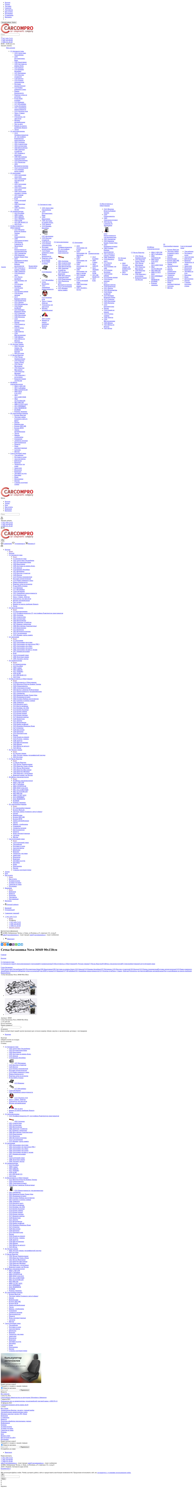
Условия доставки (7, 1428)
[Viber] (13, 944)
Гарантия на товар (7, 1430)
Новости (4, 1419)
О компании (5, 1417)
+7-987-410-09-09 (7, 40)
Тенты (8, 973)
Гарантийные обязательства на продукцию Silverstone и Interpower (24, 1397)
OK (3, 1474)
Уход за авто (168, 971)
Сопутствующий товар (21, 842)
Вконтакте (10, 939)
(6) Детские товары (19, 753)
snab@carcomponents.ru (38, 935)
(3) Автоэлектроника (20, 611)
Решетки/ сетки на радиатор (28, 971)
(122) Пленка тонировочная (148, 969)
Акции (7, 503)
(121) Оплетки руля (105, 971)
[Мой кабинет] (2, 519)
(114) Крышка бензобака (92, 969)
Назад (11, 551)
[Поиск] (1, 516)
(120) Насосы (134, 969)
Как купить (9, 507)
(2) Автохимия (18, 640)
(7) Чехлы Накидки (19, 762)
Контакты (8, 510)
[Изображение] (21, 995)
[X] (10, 944)
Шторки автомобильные (155, 971)
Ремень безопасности (12, 971)
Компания (8, 509)
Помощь (4, 1425)
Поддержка (5, 1439)
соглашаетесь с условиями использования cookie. (114, 1472)
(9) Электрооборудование (22, 808)
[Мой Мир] (7, 944)
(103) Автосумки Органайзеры (11, 969)
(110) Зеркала (79, 969)
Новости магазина (9, 1388)
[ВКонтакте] (2, 944)
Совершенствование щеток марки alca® (14, 1405)
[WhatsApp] (16, 944)
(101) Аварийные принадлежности (87, 971)
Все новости (5, 1394)
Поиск (3, 1479)
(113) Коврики (58, 971)
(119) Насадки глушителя (121, 969)
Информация (5, 1423)
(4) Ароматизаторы (19, 664)
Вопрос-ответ (5, 1436)
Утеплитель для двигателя (138, 971)
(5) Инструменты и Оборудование (24, 682)
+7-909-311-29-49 (7, 42)
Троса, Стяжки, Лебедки (120, 971)
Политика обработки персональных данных (16, 1421)
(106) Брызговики (46, 969)
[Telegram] (22, 944)
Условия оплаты (6, 1426)
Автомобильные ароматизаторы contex (14, 1412)
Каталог (7, 501)
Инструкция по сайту (8, 1437)
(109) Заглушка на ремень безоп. (63, 969)
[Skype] (19, 944)
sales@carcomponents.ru (11, 935)
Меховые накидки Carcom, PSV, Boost (14, 1414)
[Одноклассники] (5, 944)
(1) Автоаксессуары (19, 558)
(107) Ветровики (106, 969)
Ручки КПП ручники (45, 971)
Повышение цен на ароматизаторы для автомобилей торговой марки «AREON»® (29, 1401)
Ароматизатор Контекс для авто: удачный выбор (17, 1410)
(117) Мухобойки (69, 971)
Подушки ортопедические (167, 969)
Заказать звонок (14, 927)
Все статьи (4, 1408)
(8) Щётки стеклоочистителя (23, 781)
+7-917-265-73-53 (7, 38)
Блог (6, 505)
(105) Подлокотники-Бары (31, 969)
